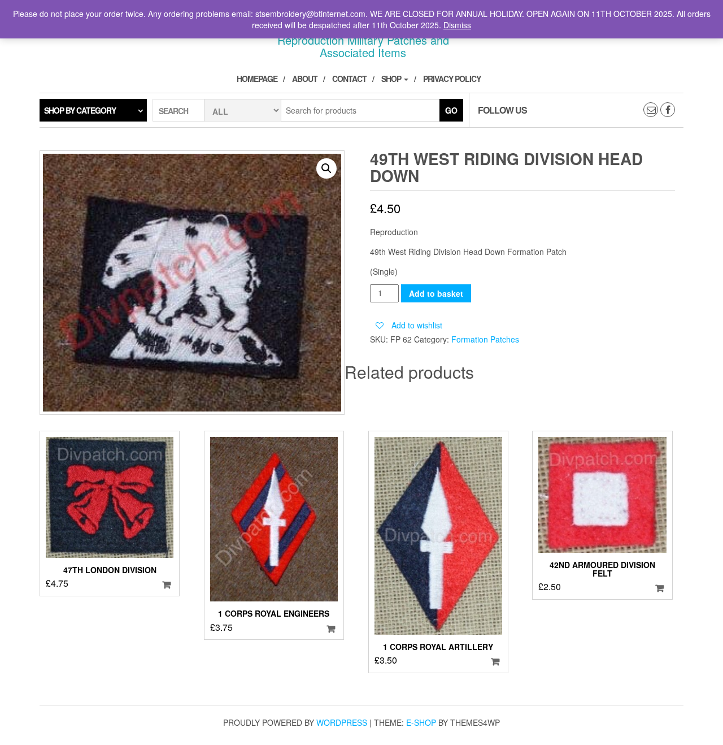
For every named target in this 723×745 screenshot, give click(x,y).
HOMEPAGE (257, 78)
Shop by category (80, 110)
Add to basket (436, 293)
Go (451, 110)
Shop (392, 78)
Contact (349, 78)
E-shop (421, 722)
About (304, 78)
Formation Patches (485, 339)
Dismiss (457, 25)
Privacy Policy (452, 78)
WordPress (341, 722)
